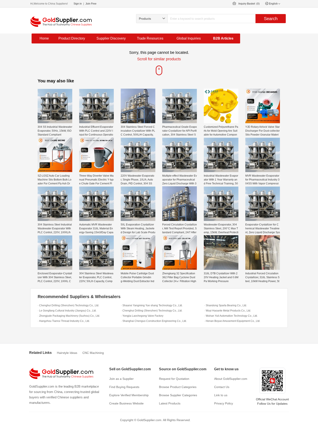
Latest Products (169, 403)
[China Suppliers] (61, 21)
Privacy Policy (223, 403)
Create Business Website (126, 403)
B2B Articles (223, 38)
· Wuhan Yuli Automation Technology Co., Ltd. (231, 315)
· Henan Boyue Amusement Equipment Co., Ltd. (232, 321)
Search (271, 18)
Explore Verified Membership (129, 395)
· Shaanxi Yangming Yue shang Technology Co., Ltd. (152, 305)
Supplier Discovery (111, 38)
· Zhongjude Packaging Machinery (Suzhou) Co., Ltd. (69, 315)
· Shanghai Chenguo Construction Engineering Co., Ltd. (154, 321)
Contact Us (221, 387)
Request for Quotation (174, 378)
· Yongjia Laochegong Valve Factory (142, 315)
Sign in (78, 3)
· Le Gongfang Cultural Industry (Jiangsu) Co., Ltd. (67, 310)
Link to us (220, 395)
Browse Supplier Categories (178, 395)
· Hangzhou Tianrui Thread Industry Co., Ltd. (64, 321)
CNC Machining (93, 353)
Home (44, 38)
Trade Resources (150, 38)
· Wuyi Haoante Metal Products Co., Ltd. (227, 310)
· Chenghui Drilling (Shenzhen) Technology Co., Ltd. (68, 305)
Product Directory (71, 38)
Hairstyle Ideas (67, 353)
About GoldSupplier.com (230, 378)
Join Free (90, 3)
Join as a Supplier (121, 378)
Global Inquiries (189, 38)
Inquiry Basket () (249, 3)
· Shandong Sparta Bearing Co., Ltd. (225, 305)
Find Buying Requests (124, 387)
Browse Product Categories (177, 387)
